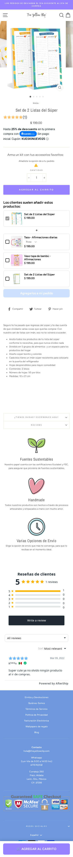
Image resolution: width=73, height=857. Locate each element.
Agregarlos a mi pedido (36, 293)
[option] (36, 5)
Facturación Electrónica (36, 720)
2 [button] (34, 97)
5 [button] (43, 97)
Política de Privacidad (36, 714)
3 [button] (37, 97)
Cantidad (36, 170)
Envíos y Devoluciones (36, 697)
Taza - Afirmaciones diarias (40, 237)
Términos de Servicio (36, 709)
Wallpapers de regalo (37, 726)
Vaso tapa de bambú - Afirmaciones (37, 257)
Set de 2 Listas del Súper (39, 214)
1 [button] (31, 97)
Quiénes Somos (36, 703)
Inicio (36, 103)
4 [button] (40, 97)
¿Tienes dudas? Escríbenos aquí (36, 417)
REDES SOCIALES (36, 826)
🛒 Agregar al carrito (36, 849)
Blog (36, 732)
